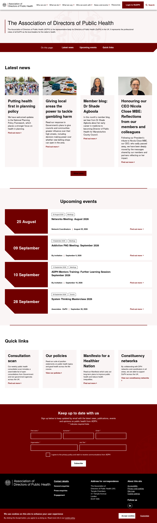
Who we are (41, 5)
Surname (66, 430)
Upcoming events (88, 47)
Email (98, 430)
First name (35, 430)
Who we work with (83, 5)
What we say (67, 5)
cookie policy (70, 517)
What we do (54, 5)
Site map (131, 491)
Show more (78, 173)
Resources (115, 4)
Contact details (61, 481)
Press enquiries (60, 490)
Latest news (67, 47)
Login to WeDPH (133, 4)
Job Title (82, 442)
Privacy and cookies (136, 488)
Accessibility (133, 486)
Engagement (59, 495)
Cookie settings (134, 493)
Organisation (35, 442)
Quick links (108, 47)
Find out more (136, 229)
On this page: (47, 47)
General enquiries (61, 486)
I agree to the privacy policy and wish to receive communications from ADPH (81, 454)
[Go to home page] (17, 5)
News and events (101, 5)
